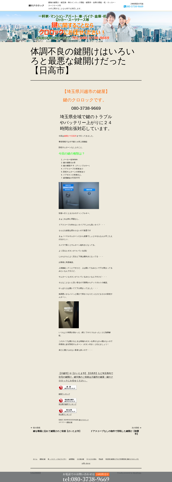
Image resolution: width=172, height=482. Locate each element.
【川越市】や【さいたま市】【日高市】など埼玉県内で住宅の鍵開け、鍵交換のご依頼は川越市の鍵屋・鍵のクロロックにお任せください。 (86, 377)
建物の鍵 (69, 422)
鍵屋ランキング (64, 394)
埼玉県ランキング (65, 414)
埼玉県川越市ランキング (67, 404)
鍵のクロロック (84, 420)
